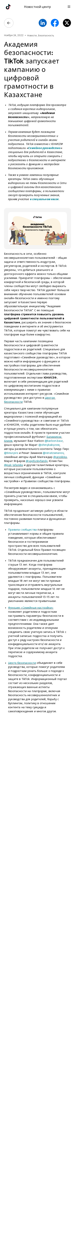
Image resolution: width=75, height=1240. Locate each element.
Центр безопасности (22, 662)
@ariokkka (60, 457)
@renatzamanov (53, 452)
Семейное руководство (44, 148)
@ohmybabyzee (48, 444)
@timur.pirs (11, 452)
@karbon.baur (54, 440)
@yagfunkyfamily (36, 461)
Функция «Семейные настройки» (30, 607)
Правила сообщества (22, 529)
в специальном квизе (44, 199)
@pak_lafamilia (13, 465)
